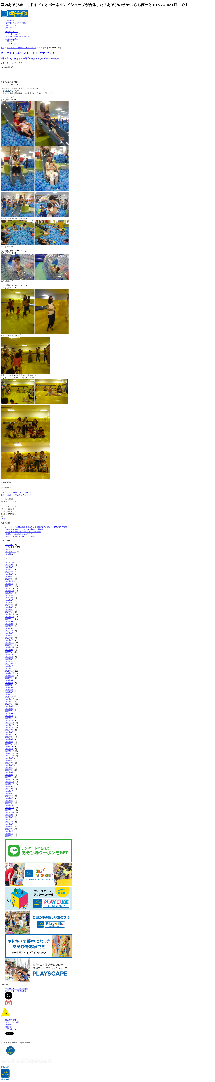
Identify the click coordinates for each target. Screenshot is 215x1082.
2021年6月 (9, 685)
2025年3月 (9, 579)
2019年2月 (9, 746)
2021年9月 (9, 678)
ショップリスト (11, 39)
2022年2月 (9, 666)
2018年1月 (9, 777)
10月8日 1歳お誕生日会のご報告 (18, 534)
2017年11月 (9, 782)
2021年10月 (9, 676)
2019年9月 (9, 730)
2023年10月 (9, 619)
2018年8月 (9, 760)
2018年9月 (9, 758)
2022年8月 (9, 652)
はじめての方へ (11, 32)
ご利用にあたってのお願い (16, 23)
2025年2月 (9, 581)
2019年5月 (9, 739)
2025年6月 (9, 572)
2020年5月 (9, 716)
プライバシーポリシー (14, 1022)
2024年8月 (9, 595)
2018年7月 (9, 763)
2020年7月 (9, 711)
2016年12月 (9, 808)
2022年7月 (9, 654)
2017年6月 (9, 794)
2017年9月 (9, 786)
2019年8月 (9, 732)
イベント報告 (17, 63)
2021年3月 (9, 692)
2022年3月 (9, 664)
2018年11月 (9, 753)
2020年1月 (9, 720)
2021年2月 (9, 694)
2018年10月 (9, 756)
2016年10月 (9, 812)
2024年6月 (9, 600)
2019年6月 (9, 737)
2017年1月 (9, 805)
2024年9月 (9, 593)
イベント (9, 545)
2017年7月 (9, 791)
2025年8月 (9, 567)
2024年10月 (9, 591)
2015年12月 (9, 836)
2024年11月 (9, 588)
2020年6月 (9, 713)
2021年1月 (9, 697)
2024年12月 (9, 586)
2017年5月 (9, 796)
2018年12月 (9, 751)
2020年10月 (9, 704)
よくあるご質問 (11, 43)
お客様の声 (9, 41)
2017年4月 (9, 798)
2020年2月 (9, 718)
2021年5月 (9, 687)
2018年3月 (9, 772)
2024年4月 (9, 605)
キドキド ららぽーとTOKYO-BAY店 (21, 48)
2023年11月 (9, 617)
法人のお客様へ (11, 1020)
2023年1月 (9, 640)
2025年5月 (9, 574)
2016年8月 (9, 817)
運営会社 (9, 1025)
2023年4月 (9, 633)
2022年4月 (9, 661)
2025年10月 (9, 562)
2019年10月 (9, 727)
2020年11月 (9, 702)
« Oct (3, 519)
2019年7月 (9, 735)
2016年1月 (9, 834)
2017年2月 (9, 803)
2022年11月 (9, 645)
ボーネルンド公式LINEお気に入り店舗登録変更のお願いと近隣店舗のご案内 (36, 527)
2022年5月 (9, 659)
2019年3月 (9, 744)
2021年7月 (9, 683)
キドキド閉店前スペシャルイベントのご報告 (23, 532)
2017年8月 (9, 789)
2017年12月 (9, 779)
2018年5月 (9, 768)
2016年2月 (9, 831)
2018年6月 (9, 765)
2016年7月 (9, 819)
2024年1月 (9, 612)
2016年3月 (9, 829)
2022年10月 (9, 647)
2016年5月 (9, 824)
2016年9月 (9, 815)
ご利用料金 (9, 20)
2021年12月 (9, 671)
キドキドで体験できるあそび (17, 36)
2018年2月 (9, 775)
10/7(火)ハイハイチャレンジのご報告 (20, 536)
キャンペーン (10, 552)
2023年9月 (9, 621)
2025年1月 (9, 584)
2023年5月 (9, 631)
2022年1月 (9, 669)
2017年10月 (9, 784)
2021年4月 (9, 690)
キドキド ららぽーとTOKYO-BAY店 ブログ (28, 53)
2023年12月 (9, 614)
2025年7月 (9, 569)
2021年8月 (9, 680)
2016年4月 (9, 827)
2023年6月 (9, 628)
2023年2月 (9, 638)
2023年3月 (9, 636)
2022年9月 (9, 650)
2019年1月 (9, 749)
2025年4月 (9, 577)
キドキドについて (12, 34)
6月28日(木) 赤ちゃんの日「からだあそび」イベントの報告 (30, 58)
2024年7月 (9, 598)
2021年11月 (9, 673)
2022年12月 (9, 643)
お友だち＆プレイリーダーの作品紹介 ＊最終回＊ (25, 529)
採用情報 (9, 28)
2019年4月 (9, 742)
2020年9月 (9, 706)
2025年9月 (9, 565)
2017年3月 (9, 801)
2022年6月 (9, 657)
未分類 (8, 554)
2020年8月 (9, 709)
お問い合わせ (10, 1029)
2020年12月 (9, 699)
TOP (2, 48)
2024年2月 (9, 610)
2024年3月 (9, 607)
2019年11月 (9, 725)
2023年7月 (9, 626)
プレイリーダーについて (15, 25)
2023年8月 (9, 624)
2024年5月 (9, 602)
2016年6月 (9, 822)
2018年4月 (9, 770)
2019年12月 (9, 723)
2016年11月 (9, 810)
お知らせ (9, 549)
